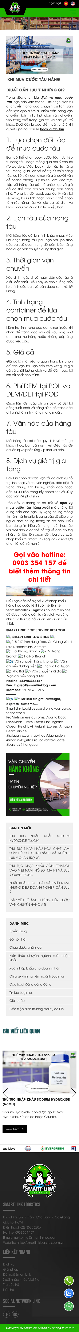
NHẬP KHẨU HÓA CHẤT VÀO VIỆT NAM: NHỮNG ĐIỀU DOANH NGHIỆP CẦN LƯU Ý (39, 887)
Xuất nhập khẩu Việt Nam (22, 1279)
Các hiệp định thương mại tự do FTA (36, 1008)
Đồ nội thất (17, 939)
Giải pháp (17, 1000)
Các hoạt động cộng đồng (30, 984)
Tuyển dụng (18, 931)
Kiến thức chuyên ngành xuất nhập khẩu (39, 957)
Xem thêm (12, 1129)
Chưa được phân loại (25, 947)
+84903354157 (30, 680)
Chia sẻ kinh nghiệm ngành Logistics (36, 976)
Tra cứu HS (11, 1284)
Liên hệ (8, 1289)
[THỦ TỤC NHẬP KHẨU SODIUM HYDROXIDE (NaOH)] (39, 1072)
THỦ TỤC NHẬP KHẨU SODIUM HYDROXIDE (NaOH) (39, 838)
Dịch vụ (9, 1264)
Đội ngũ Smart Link (17, 1274)
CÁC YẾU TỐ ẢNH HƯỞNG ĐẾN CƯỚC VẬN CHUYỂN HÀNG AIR (39, 902)
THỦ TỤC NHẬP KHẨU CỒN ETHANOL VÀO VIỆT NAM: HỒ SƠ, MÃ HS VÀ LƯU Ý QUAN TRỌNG (39, 870)
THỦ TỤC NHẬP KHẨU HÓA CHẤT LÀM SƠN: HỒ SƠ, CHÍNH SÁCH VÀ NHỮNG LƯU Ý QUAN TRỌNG (39, 852)
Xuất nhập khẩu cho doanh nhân (34, 968)
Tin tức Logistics (20, 992)
